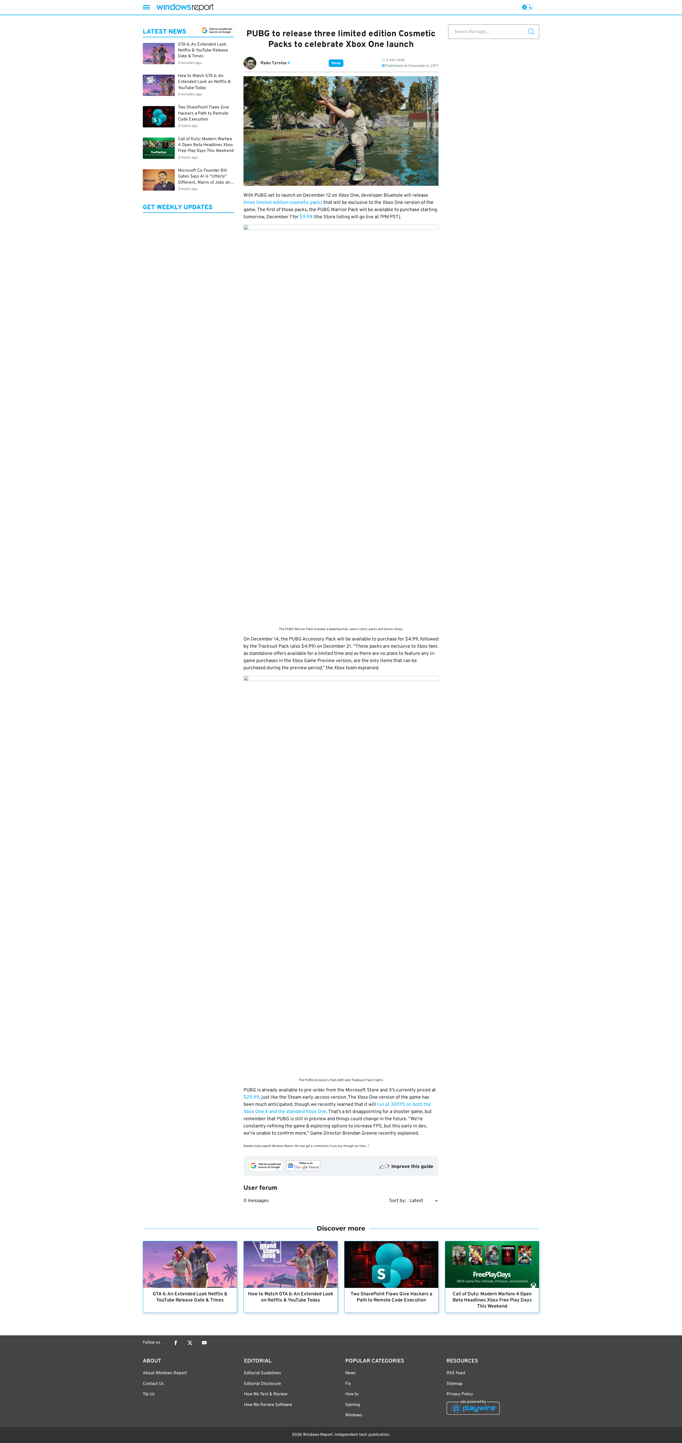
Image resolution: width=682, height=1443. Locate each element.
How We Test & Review (265, 1394)
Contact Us (153, 1383)
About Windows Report (165, 1373)
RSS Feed (455, 1373)
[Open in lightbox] (341, 424)
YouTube (204, 1342)
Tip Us (149, 1394)
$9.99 (306, 217)
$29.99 (251, 1097)
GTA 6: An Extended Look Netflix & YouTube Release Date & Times (190, 1297)
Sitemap (454, 1383)
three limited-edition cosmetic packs (282, 203)
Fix (348, 1383)
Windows (353, 1415)
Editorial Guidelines (262, 1373)
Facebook (175, 1342)
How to (352, 1394)
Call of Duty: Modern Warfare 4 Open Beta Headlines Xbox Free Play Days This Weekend (492, 1300)
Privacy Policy (459, 1394)
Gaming (352, 1405)
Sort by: (397, 1201)
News (336, 63)
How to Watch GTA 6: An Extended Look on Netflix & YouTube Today (290, 1297)
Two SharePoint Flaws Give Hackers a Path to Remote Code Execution (391, 1297)
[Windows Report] (184, 7)
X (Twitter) (190, 1342)
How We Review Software (268, 1405)
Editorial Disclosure (262, 1383)
